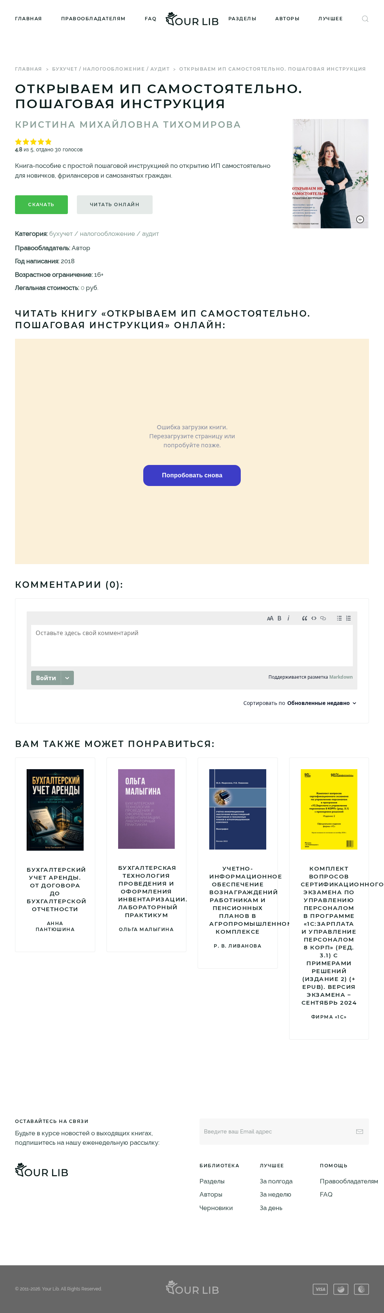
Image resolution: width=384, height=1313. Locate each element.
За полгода (276, 1181)
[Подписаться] (359, 1131)
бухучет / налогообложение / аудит (111, 69)
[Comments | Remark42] (192, 661)
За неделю (275, 1194)
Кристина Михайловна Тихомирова (128, 124)
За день (271, 1208)
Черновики (216, 1208)
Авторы (287, 18)
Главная (28, 18)
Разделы (242, 18)
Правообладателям (93, 18)
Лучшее (330, 18)
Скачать (41, 204)
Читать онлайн (115, 204)
